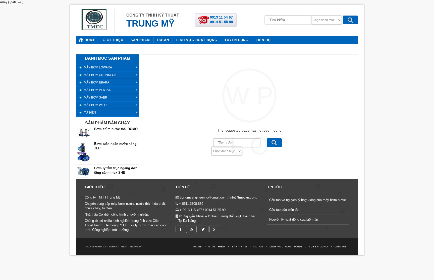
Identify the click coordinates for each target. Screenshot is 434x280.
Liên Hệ (263, 40)
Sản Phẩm (140, 40)
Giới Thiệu (113, 40)
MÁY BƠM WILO (95, 105)
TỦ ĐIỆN (90, 112)
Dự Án (163, 40)
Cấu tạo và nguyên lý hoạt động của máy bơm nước (307, 200)
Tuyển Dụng (236, 40)
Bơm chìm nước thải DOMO (116, 129)
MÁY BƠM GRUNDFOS (100, 75)
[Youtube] (191, 229)
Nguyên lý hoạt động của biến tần (293, 219)
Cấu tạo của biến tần (284, 210)
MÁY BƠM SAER (95, 97)
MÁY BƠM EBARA (96, 82)
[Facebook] (180, 229)
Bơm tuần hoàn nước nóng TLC (115, 146)
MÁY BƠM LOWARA (98, 67)
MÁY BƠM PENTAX (97, 90)
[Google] (214, 229)
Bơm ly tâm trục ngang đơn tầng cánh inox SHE (115, 170)
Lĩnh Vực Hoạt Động (196, 40)
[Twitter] (203, 229)
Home (90, 40)
